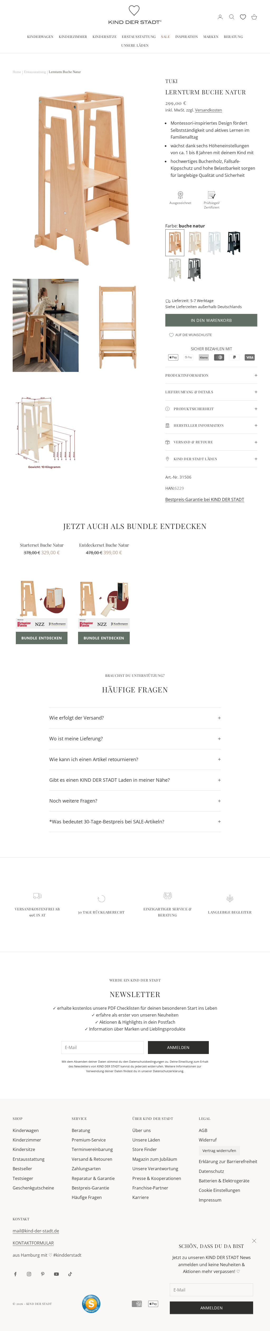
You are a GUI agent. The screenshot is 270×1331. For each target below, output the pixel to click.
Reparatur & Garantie (93, 1178)
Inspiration (186, 36)
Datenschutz (211, 1171)
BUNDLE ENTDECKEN (41, 637)
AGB (203, 1130)
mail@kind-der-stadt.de (36, 1231)
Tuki (171, 80)
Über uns (141, 1130)
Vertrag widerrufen (219, 1150)
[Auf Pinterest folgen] (42, 1274)
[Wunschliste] (243, 17)
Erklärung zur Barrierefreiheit (228, 1161)
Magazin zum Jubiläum (154, 1159)
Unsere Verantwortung (155, 1169)
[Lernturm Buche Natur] (175, 242)
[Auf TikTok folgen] (70, 1274)
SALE (165, 36)
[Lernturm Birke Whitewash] (175, 269)
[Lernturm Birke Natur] (195, 242)
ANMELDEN (211, 1307)
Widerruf (207, 1140)
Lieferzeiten (186, 306)
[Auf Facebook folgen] (15, 1274)
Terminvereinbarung (92, 1149)
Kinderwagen (40, 36)
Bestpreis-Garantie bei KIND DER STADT (204, 499)
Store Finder (144, 1149)
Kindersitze (105, 36)
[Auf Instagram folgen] (29, 1274)
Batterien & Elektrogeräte (224, 1181)
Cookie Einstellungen (219, 1190)
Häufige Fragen (87, 1197)
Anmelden (178, 1047)
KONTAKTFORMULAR (33, 1243)
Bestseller (22, 1169)
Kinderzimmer (73, 36)
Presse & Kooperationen (156, 1178)
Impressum (210, 1200)
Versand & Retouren (92, 1159)
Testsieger (23, 1178)
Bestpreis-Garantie (90, 1188)
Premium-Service (89, 1140)
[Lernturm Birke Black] (234, 242)
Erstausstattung (139, 36)
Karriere (140, 1197)
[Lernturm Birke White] (214, 242)
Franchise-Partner (150, 1188)
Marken (211, 36)
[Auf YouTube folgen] (56, 1274)
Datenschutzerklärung (168, 1071)
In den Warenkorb (211, 320)
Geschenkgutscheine (33, 1188)
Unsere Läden (135, 45)
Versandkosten (208, 110)
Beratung (233, 36)
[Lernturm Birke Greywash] (194, 269)
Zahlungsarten (86, 1169)
